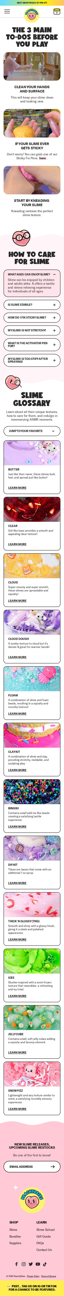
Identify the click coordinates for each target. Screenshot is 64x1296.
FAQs (40, 1243)
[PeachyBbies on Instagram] (24, 1264)
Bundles (15, 1236)
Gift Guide (43, 1236)
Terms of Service (48, 1276)
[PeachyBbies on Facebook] (16, 1264)
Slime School (45, 1230)
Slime (13, 1230)
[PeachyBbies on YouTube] (38, 1264)
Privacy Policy (33, 1276)
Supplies (15, 1243)
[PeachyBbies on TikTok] (45, 1264)
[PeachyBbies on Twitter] (31, 1264)
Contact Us (44, 1250)
